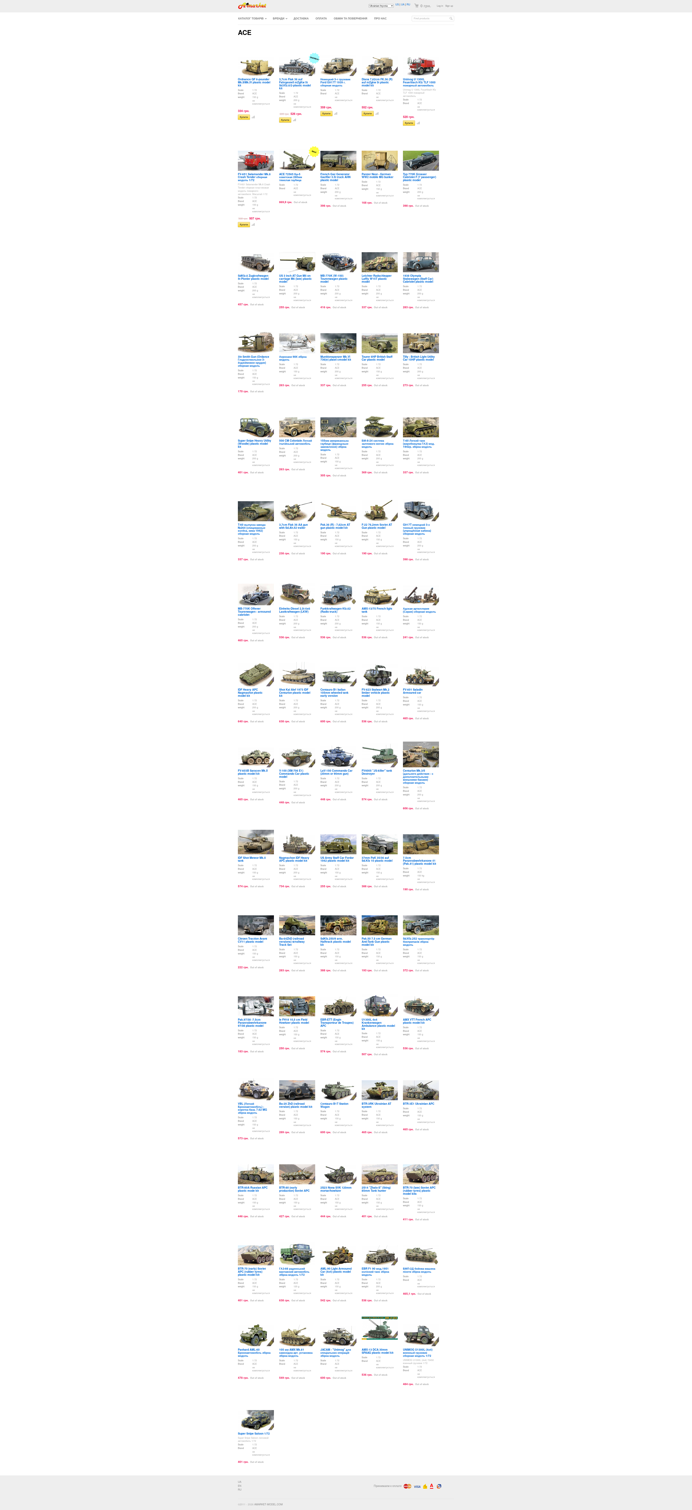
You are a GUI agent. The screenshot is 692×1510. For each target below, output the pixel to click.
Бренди (278, 18)
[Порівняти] (252, 117)
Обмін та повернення (350, 18)
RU (408, 4)
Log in (440, 5)
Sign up (449, 5)
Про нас (380, 18)
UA (402, 4)
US (397, 4)
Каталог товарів (251, 18)
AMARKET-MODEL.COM (268, 1504)
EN (239, 1485)
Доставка (301, 18)
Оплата (321, 18)
